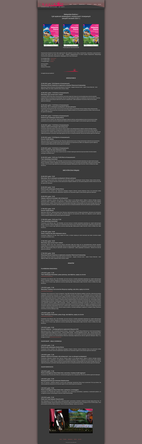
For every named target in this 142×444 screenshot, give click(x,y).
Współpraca (70, 439)
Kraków (52, 61)
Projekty (74, 4)
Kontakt (99, 4)
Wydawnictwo (82, 4)
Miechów (53, 59)
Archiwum (89, 4)
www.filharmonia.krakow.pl (47, 276)
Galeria (95, 4)
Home (70, 4)
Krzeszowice (53, 58)
